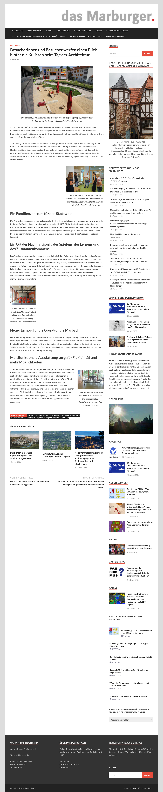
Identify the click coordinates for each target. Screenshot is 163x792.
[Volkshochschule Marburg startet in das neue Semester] (117, 545)
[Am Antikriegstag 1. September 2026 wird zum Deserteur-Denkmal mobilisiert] (114, 448)
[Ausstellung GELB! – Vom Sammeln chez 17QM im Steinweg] (117, 489)
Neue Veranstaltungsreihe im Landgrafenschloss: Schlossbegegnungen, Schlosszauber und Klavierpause (89, 458)
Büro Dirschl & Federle (70, 415)
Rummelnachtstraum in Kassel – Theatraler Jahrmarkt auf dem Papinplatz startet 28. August (129, 248)
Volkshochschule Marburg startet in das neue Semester (140, 546)
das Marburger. (31, 788)
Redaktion (64, 767)
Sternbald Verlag (115, 36)
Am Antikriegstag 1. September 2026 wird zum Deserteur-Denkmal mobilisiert (136, 450)
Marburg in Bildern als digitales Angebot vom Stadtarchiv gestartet (21, 455)
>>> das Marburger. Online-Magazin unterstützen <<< (38, 36)
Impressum (64, 761)
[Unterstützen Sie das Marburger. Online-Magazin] (57, 441)
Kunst (49, 31)
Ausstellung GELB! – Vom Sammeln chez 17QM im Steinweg (138, 492)
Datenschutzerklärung (69, 764)
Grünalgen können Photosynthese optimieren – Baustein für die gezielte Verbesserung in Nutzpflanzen (130, 282)
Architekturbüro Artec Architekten (43, 415)
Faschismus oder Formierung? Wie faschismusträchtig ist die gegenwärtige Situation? (138, 572)
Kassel (99, 31)
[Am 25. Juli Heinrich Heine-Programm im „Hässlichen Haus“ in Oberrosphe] (117, 322)
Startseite (17, 31)
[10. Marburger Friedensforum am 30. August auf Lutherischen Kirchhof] (117, 304)
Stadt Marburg (34, 31)
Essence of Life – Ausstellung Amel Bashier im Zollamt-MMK (140, 525)
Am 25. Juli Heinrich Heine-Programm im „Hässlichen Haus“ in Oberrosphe (139, 324)
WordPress (138, 788)
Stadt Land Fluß (82, 31)
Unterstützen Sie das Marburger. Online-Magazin (56, 455)
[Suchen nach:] (131, 53)
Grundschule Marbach (59, 418)
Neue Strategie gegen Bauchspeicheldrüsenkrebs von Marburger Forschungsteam (128, 223)
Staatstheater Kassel (117, 31)
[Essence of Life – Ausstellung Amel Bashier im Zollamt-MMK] (117, 522)
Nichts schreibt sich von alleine (85, 36)
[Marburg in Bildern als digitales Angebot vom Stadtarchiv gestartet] (24, 441)
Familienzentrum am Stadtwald (24, 418)
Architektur (15, 46)
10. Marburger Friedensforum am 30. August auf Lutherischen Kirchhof (138, 308)
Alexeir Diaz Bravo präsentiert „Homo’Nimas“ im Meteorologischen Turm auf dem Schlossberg (139, 508)
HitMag (150, 788)
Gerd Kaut (43, 418)
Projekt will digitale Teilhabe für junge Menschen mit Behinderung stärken (139, 339)
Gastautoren (63, 31)
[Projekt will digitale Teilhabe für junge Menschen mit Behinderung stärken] (117, 337)
